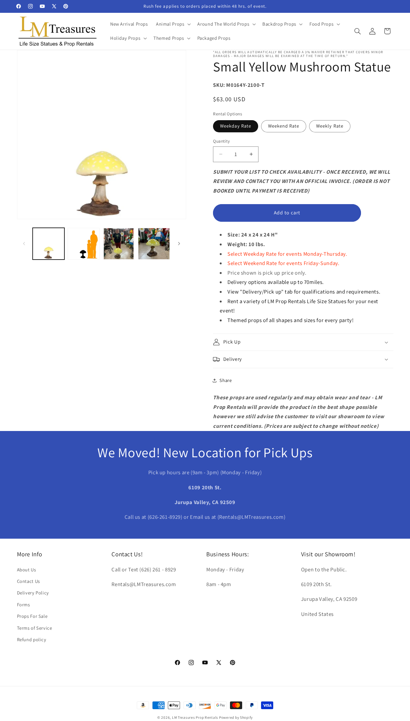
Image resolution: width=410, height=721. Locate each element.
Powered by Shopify (236, 717)
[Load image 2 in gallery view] (83, 244)
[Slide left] (24, 243)
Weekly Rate (329, 126)
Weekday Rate (235, 126)
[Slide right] (179, 243)
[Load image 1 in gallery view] (48, 244)
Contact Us (28, 581)
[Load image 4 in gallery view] (154, 244)
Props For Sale (32, 616)
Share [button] (225, 380)
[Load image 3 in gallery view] (119, 244)
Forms (23, 604)
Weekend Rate (283, 126)
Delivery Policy (33, 593)
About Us (26, 570)
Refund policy (31, 639)
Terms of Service (34, 628)
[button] (172, 24)
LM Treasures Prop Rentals (195, 717)
